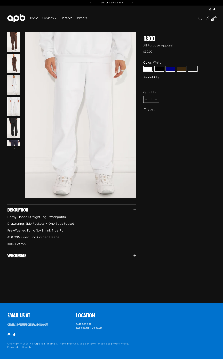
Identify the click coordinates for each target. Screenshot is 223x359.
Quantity (149, 92)
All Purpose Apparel (158, 45)
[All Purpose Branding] (16, 18)
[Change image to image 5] (13, 128)
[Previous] (90, 3)
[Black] (159, 69)
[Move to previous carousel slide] (205, 292)
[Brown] (181, 69)
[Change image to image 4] (13, 106)
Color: (152, 63)
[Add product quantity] (146, 99)
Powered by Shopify (19, 347)
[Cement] (193, 69)
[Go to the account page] (207, 18)
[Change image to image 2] (13, 63)
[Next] (132, 3)
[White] (148, 69)
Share (151, 109)
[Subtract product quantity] (156, 99)
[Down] (13, 148)
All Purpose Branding (42, 343)
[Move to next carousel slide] (213, 292)
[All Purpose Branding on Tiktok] (214, 9)
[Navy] (170, 69)
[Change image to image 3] (13, 85)
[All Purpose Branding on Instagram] (209, 9)
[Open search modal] (200, 18)
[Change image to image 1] (13, 42)
